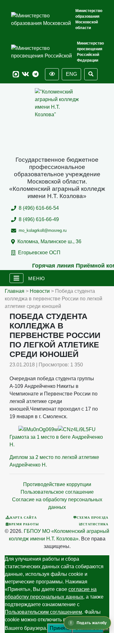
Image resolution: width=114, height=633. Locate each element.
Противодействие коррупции (57, 484)
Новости (40, 291)
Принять (60, 628)
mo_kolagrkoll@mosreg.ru (42, 230)
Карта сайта (23, 517)
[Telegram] (35, 74)
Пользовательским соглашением (43, 612)
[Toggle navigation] (16, 278)
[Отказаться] (106, 630)
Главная (14, 291)
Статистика (95, 524)
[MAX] (16, 74)
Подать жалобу (92, 623)
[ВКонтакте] (25, 74)
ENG (71, 74)
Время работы (24, 524)
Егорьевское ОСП (39, 252)
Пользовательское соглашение (57, 492)
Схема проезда (92, 517)
